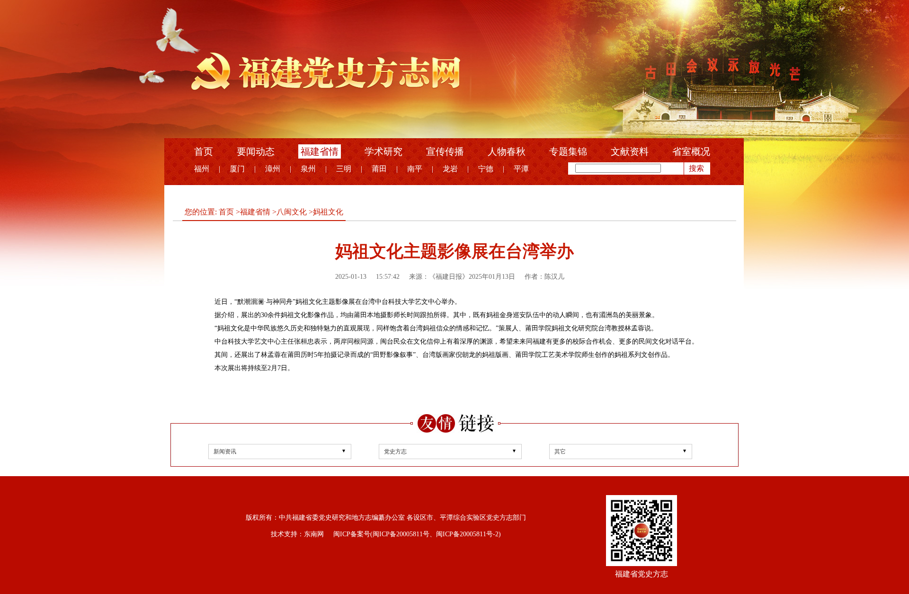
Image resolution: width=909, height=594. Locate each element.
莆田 (379, 169)
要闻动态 (256, 151)
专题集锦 (568, 151)
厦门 (237, 169)
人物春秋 (507, 151)
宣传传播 (445, 151)
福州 (201, 169)
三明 (343, 169)
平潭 (521, 169)
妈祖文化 (328, 212)
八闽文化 (291, 212)
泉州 (308, 169)
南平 (414, 169)
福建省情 (320, 151)
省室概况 (691, 151)
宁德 (485, 169)
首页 (203, 151)
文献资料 (630, 151)
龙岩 (450, 169)
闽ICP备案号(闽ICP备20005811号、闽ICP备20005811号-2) (417, 534)
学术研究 (383, 151)
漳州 (272, 169)
